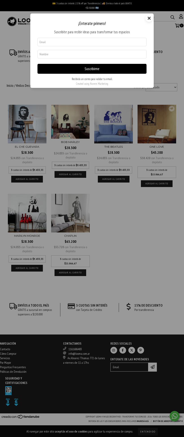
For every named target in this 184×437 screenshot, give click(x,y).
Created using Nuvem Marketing (92, 84)
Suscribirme (92, 68)
